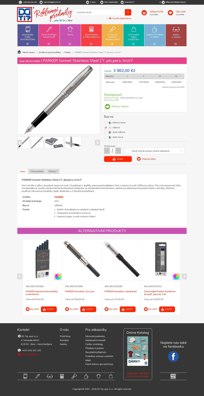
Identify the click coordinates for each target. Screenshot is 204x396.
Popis (22, 171)
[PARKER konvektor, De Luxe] (81, 259)
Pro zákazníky (111, 2)
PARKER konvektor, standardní (121, 291)
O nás (92, 2)
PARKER (59, 196)
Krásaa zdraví (176, 35)
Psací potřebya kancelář (49, 35)
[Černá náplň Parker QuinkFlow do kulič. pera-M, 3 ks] (160, 259)
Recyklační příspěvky (95, 352)
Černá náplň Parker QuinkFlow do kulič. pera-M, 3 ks (160, 293)
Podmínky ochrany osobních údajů (99, 358)
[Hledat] (128, 12)
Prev (19, 142)
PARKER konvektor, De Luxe (79, 291)
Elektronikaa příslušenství (91, 35)
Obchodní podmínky (95, 336)
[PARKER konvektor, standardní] (121, 259)
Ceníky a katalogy (94, 344)
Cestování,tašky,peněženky (133, 37)
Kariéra (63, 344)
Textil (70, 34)
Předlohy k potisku (94, 348)
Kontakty (129, 2)
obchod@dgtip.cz (52, 2)
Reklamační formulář (95, 340)
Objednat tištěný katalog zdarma (137, 375)
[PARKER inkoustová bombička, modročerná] (42, 259)
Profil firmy (65, 336)
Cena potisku (37, 171)
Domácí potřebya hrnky (154, 35)
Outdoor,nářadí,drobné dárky (112, 37)
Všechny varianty (120, 106)
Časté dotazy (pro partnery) (99, 364)
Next (97, 142)
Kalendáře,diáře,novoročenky (28, 37)
